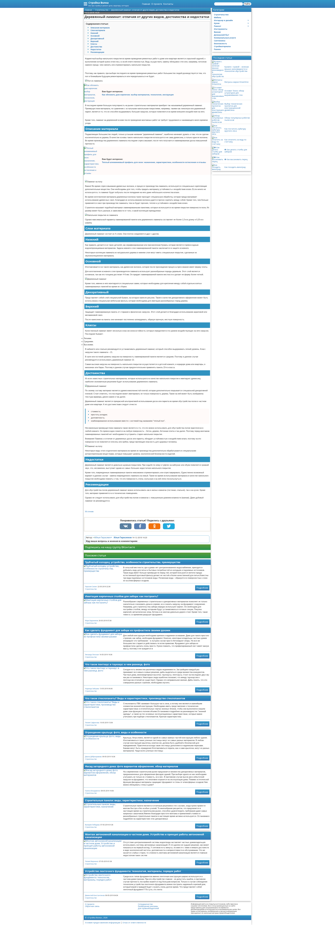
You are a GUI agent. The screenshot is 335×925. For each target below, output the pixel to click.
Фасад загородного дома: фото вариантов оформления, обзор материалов (131, 766)
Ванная (217, 32)
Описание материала (100, 28)
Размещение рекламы (148, 906)
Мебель (217, 17)
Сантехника (219, 40)
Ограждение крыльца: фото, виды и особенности (115, 732)
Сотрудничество (145, 904)
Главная (146, 3)
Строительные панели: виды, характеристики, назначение (122, 800)
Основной (95, 36)
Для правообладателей (148, 908)
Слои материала (98, 30)
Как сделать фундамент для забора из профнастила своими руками (127, 630)
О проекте (156, 3)
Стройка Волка (98, 2)
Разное (217, 49)
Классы (94, 44)
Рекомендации (97, 52)
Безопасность (220, 43)
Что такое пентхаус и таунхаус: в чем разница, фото (117, 664)
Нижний (94, 33)
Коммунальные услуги (225, 37)
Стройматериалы (222, 46)
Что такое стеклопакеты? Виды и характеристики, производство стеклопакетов (135, 698)
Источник (89, 511)
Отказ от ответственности (134, 922)
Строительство (91, 589)
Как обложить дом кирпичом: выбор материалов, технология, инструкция (138, 95)
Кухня (216, 23)
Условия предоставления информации (102, 922)
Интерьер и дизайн (223, 20)
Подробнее (202, 587)
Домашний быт (221, 35)
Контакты (168, 3)
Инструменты (220, 29)
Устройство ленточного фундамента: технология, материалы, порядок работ (133, 871)
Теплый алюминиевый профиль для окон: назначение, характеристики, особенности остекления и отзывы (154, 162)
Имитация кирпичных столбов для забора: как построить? (121, 596)
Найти (247, 4)
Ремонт (217, 26)
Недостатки (96, 49)
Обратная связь (92, 906)
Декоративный (97, 38)
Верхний (94, 41)
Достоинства (96, 47)
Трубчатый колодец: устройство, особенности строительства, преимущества (132, 562)
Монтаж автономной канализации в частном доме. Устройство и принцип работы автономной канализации (144, 836)
